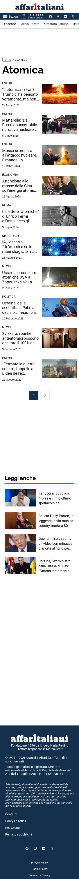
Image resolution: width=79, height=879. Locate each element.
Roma (6, 205)
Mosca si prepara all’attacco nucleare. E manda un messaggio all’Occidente (19, 155)
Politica (9, 296)
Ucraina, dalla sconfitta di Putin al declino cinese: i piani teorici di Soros (20, 308)
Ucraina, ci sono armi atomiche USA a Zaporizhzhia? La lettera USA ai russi (20, 277)
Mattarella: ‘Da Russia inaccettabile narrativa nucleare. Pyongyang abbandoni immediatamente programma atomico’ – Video (20, 125)
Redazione (12, 827)
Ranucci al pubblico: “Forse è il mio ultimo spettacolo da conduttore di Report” (54, 498)
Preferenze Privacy (39, 875)
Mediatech (10, 235)
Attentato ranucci (56, 24)
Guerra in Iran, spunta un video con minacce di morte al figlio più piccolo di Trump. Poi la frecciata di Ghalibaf (56, 543)
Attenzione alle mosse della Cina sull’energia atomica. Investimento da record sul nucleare (20, 186)
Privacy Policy (39, 862)
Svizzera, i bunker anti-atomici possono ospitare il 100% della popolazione (20, 338)
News (6, 266)
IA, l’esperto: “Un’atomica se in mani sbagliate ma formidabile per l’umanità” (18, 247)
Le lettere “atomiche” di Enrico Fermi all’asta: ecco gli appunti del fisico (20, 216)
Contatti (10, 814)
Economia (10, 174)
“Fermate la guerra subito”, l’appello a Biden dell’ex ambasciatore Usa (18, 369)
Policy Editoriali (15, 821)
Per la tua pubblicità (18, 834)
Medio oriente (29, 24)
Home (6, 59)
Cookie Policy (40, 869)
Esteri (7, 83)
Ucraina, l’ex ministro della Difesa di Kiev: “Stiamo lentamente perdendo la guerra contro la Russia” (54, 566)
